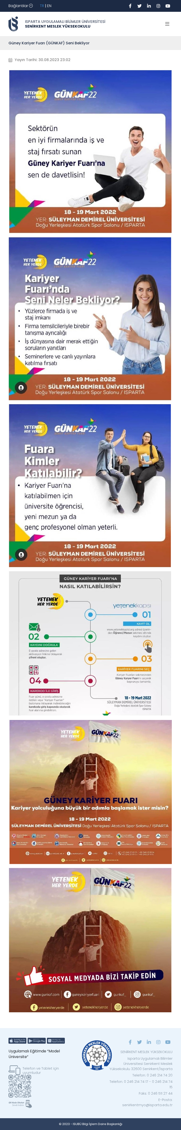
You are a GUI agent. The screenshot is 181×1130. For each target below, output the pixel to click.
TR (42, 5)
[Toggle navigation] (167, 24)
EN (49, 5)
